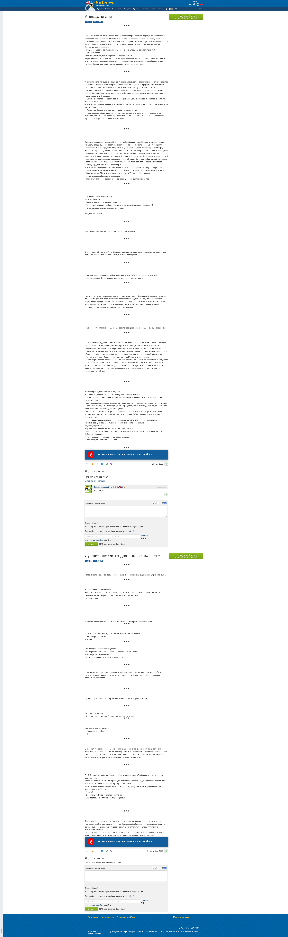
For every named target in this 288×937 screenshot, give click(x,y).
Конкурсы (127, 9)
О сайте (111, 917)
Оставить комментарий (95, 481)
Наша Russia (116, 9)
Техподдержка (123, 917)
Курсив (156, 503)
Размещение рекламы (97, 917)
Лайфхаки (145, 9)
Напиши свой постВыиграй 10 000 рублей (186, 17)
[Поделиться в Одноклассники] (92, 464)
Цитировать (163, 503)
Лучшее (100, 9)
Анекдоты (99, 22)
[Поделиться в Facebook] (97, 464)
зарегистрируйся (96, 540)
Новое (107, 9)
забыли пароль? (144, 536)
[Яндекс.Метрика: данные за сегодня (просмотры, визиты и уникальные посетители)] (181, 917)
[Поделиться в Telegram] (102, 464)
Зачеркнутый (158, 503)
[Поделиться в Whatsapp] (106, 464)
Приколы (136, 9)
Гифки (154, 9)
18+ (176, 9)
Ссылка (165, 503)
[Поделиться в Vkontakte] (87, 464)
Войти (200, 9)
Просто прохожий (101, 487)
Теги (160, 9)
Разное (89, 22)
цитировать (102, 494)
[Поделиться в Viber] (111, 464)
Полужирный (153, 503)
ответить (96, 494)
